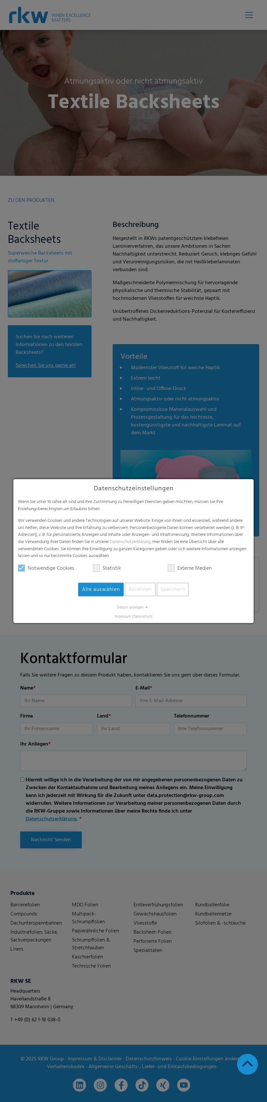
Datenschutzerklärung (130, 542)
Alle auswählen (101, 589)
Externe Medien (194, 568)
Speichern (173, 589)
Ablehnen (140, 589)
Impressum (123, 617)
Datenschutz (143, 617)
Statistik (112, 568)
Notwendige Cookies (51, 568)
